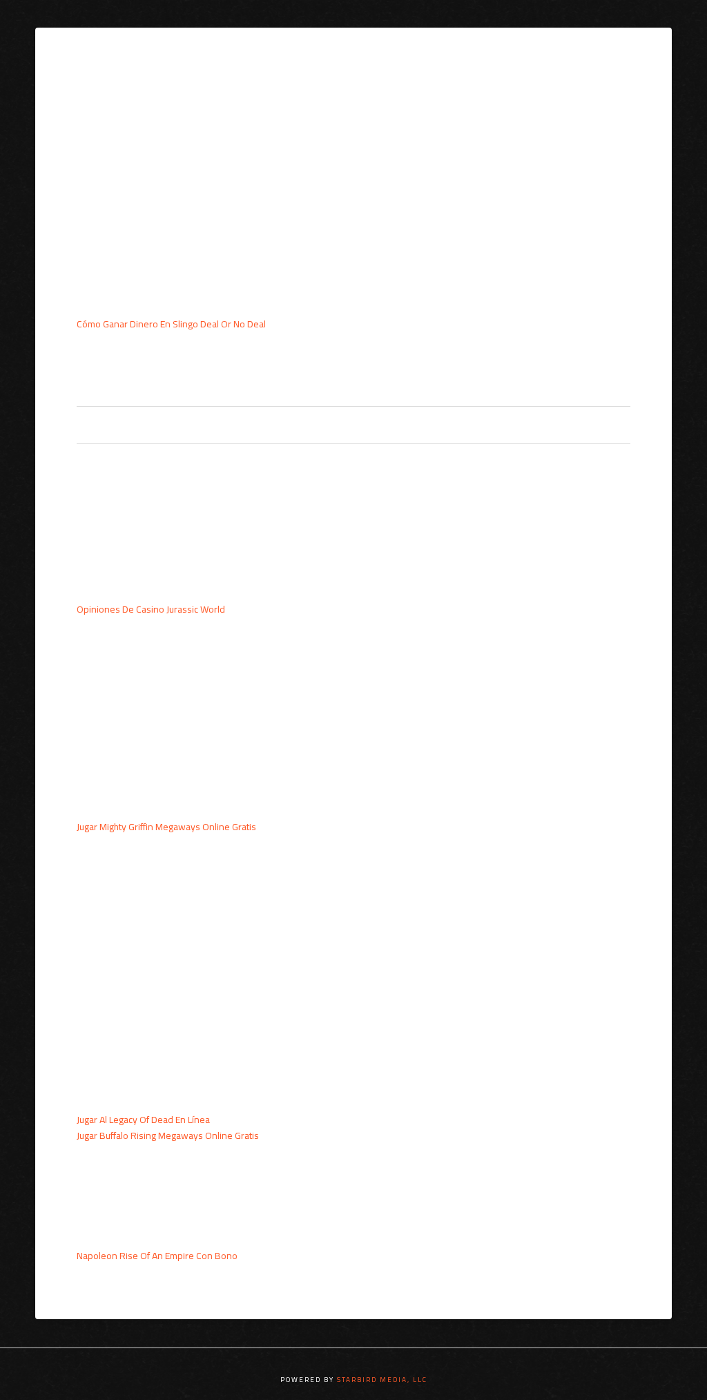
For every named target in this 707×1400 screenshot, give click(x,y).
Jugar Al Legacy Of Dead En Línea (143, 1120)
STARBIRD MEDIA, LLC (382, 1379)
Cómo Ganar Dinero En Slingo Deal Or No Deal (171, 324)
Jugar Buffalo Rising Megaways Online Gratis (168, 1135)
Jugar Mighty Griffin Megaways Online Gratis (166, 827)
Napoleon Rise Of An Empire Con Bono (157, 1256)
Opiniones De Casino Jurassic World (151, 609)
